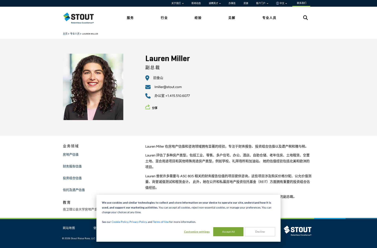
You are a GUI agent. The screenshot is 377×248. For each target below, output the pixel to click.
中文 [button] (282, 3)
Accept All (228, 231)
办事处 (232, 3)
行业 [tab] (164, 18)
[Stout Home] (81, 18)
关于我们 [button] (176, 3)
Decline (260, 231)
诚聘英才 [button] (214, 3)
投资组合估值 (72, 178)
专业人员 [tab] (269, 18)
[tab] (81, 18)
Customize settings (197, 231)
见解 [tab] (231, 18)
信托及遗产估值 (74, 190)
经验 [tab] (198, 18)
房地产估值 (71, 154)
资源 (245, 3)
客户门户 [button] (261, 3)
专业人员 (75, 34)
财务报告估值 (72, 166)
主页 (65, 34)
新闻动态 (196, 3)
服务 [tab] (130, 18)
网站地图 (69, 228)
